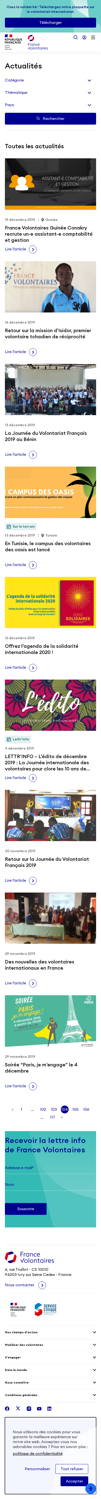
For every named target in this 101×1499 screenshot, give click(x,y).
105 (75, 1109)
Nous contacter (20, 1285)
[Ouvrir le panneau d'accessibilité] (90, 1488)
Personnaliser (37, 1469)
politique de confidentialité (38, 1454)
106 (86, 1109)
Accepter (74, 1481)
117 (52, 1117)
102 (43, 1109)
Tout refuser (72, 1469)
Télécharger (50, 23)
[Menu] (93, 37)
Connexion (84, 37)
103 (54, 1109)
